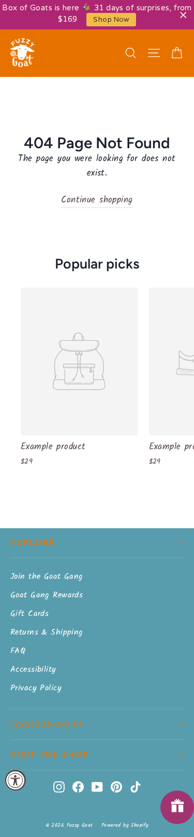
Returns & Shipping (46, 632)
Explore (32, 542)
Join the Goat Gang (46, 576)
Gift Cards (29, 613)
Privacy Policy (36, 688)
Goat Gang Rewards (46, 595)
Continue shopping (96, 200)
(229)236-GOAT (47, 724)
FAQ (17, 650)
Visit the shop (49, 754)
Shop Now (111, 19)
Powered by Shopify (125, 825)
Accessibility (33, 669)
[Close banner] (183, 15)
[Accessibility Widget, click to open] (15, 780)
